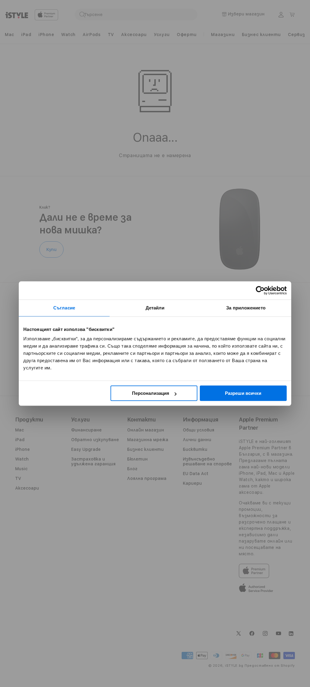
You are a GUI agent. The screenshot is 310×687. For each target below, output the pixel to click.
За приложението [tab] (245, 307)
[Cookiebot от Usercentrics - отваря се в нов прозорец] (260, 290)
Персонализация (150, 393)
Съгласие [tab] (64, 307)
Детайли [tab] (155, 307)
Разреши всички (243, 393)
